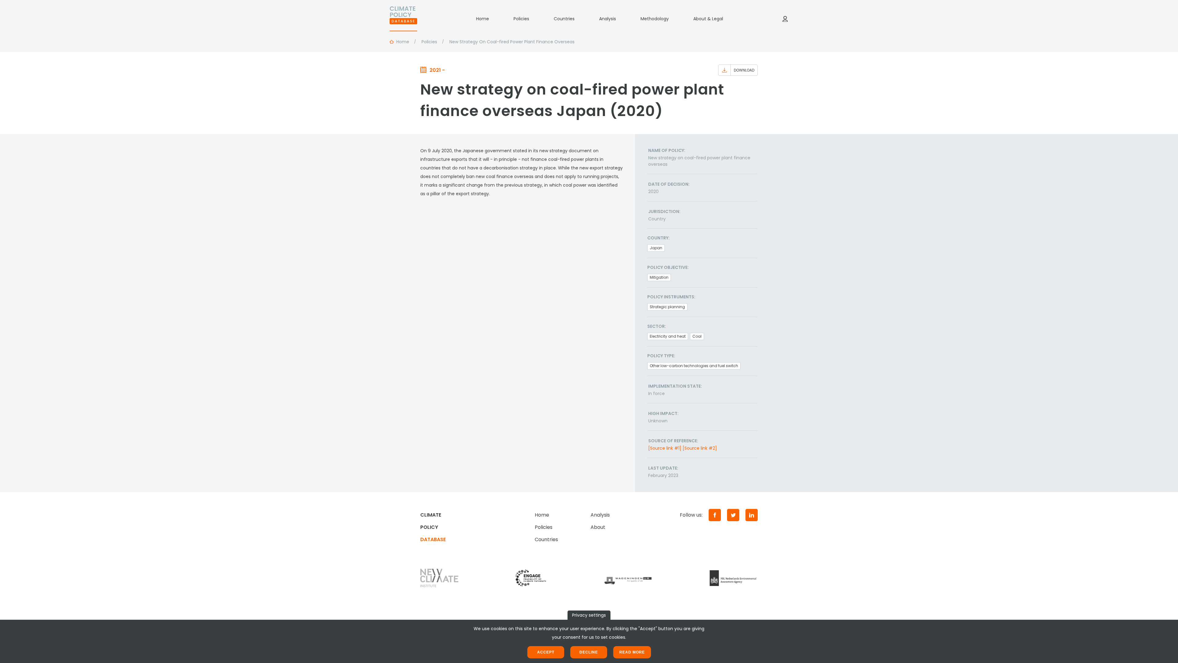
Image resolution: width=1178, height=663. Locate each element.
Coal (697, 336)
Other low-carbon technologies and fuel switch (694, 365)
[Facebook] (715, 515)
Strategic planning (667, 306)
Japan (656, 247)
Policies (521, 19)
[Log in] (785, 18)
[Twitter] (733, 515)
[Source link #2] (700, 448)
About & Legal (708, 19)
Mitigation (659, 277)
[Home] (403, 18)
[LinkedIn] (751, 515)
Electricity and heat (668, 336)
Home (482, 19)
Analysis (607, 19)
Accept (545, 652)
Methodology (655, 19)
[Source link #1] (664, 448)
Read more (632, 652)
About (598, 527)
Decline (588, 652)
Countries (564, 19)
